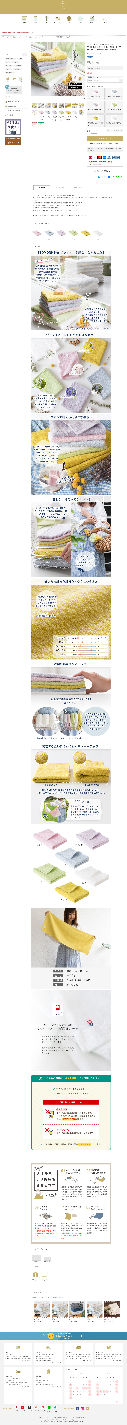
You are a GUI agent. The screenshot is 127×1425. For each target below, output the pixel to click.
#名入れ (20, 58)
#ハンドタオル (16, 69)
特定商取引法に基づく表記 (61, 1417)
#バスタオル (9, 65)
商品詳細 (42, 188)
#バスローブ (15, 62)
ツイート (103, 177)
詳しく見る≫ (26, 1361)
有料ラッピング (35, 1279)
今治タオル (8, 37)
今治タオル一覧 (44, 1279)
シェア (112, 177)
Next (121, 1312)
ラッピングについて (13, 101)
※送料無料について (93, 77)
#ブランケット (17, 65)
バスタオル (36, 1261)
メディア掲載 (9, 115)
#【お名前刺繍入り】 (11, 58)
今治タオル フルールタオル (20, 37)
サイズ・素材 (60, 188)
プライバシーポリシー (43, 1417)
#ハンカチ (8, 69)
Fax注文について (12, 106)
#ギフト (8, 62)
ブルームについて (13, 97)
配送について (78, 188)
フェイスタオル (47, 1261)
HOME (2, 37)
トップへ (87, 1417)
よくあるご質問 (77, 1417)
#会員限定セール (10, 72)
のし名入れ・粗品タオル (15, 111)
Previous (33, 1312)
